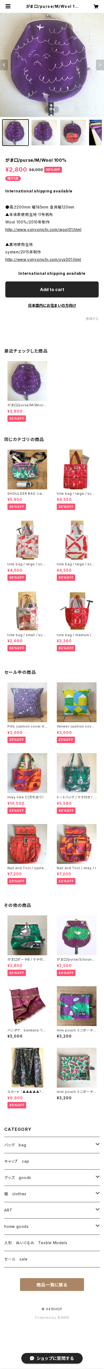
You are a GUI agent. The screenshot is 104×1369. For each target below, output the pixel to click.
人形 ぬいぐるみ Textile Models (35, 1242)
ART (8, 1210)
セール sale (15, 1259)
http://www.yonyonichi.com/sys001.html (43, 259)
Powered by (46, 1318)
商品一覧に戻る (52, 1284)
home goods (16, 1226)
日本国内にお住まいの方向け (52, 305)
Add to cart (52, 289)
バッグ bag (15, 1145)
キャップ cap (16, 1161)
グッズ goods (17, 1177)
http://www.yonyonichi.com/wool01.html (43, 229)
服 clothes (15, 1194)
